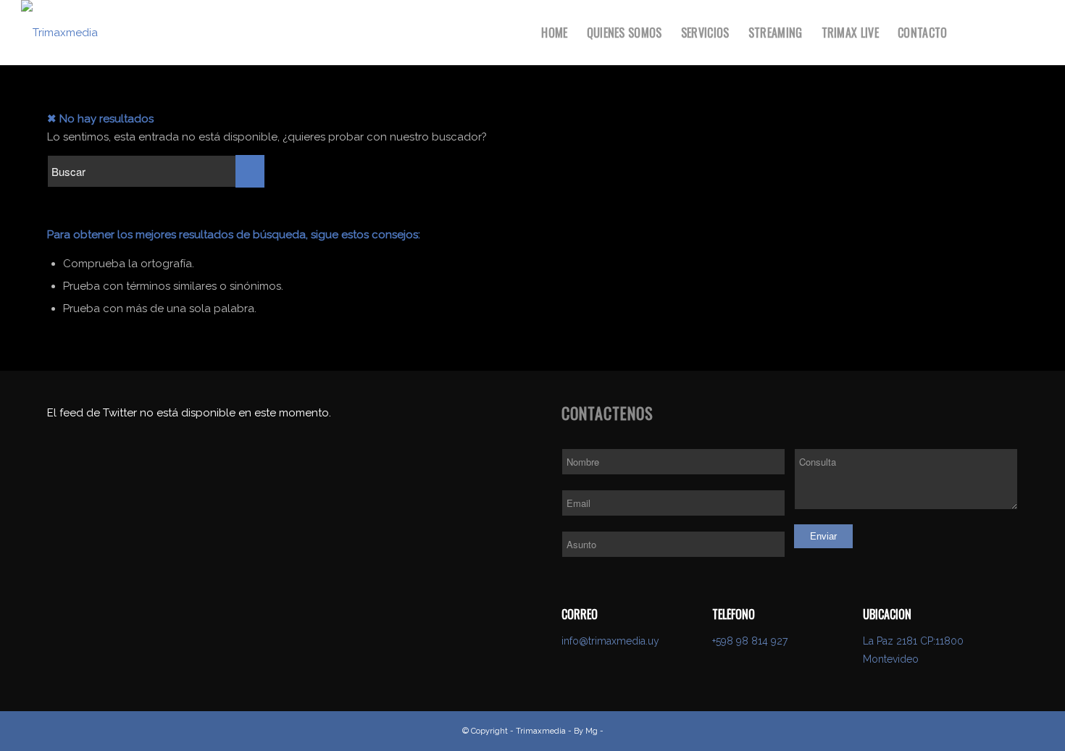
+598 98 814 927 (750, 641)
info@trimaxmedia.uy (610, 641)
